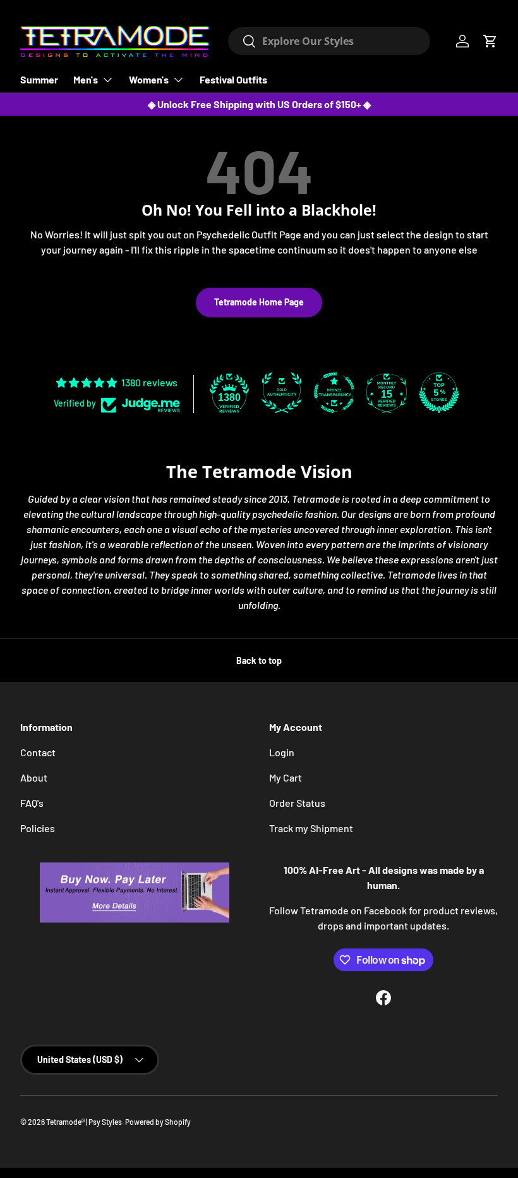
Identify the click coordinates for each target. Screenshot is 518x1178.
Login (281, 752)
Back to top (259, 660)
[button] (490, 41)
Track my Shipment (311, 828)
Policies (37, 828)
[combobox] (329, 41)
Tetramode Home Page (259, 302)
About (33, 777)
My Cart (285, 777)
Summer (39, 79)
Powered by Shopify (158, 1121)
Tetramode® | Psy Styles (84, 1121)
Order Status (297, 803)
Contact (38, 752)
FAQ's (32, 803)
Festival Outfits (233, 79)
